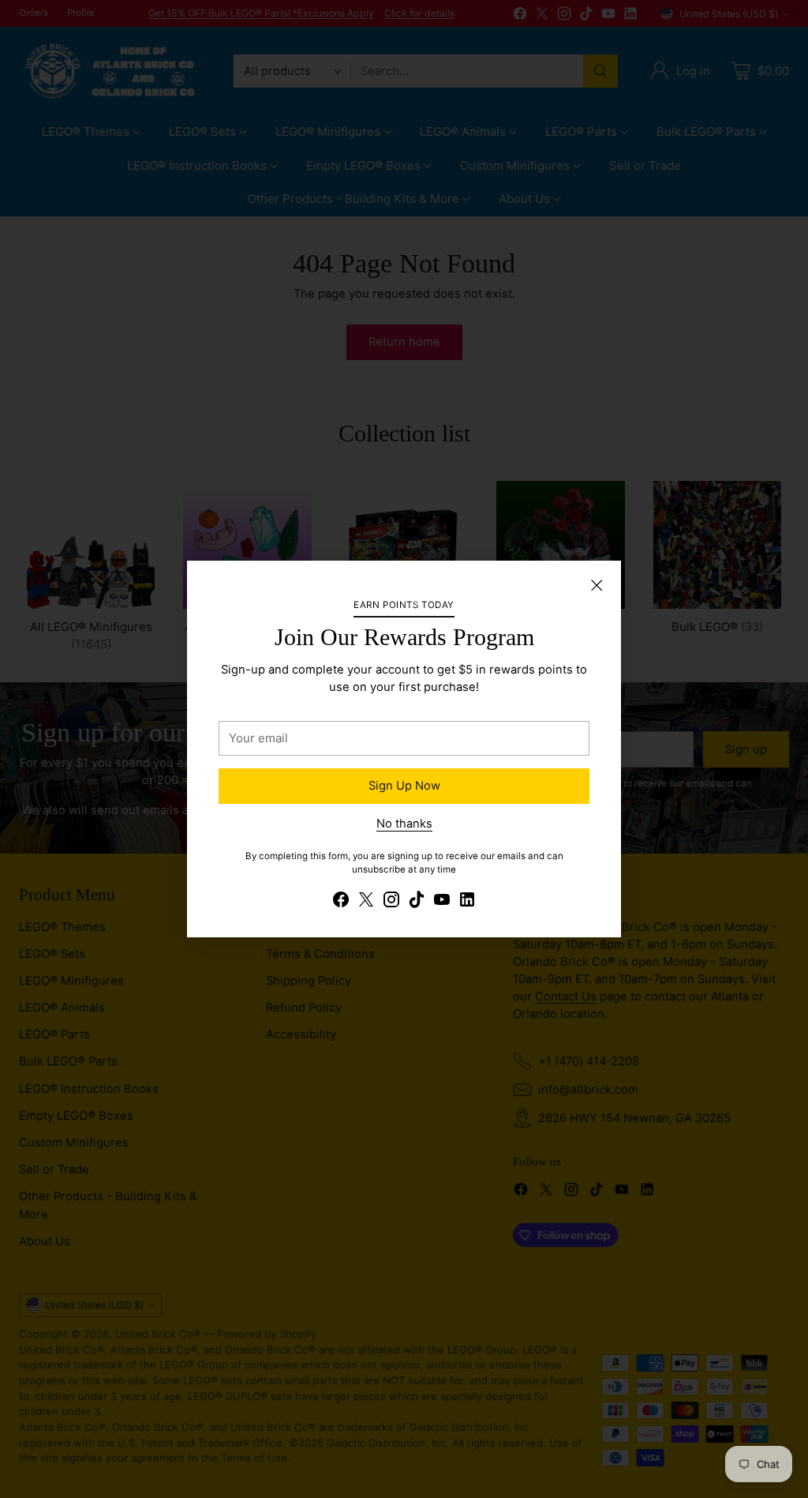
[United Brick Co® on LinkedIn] (467, 902)
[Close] (597, 585)
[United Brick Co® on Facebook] (340, 902)
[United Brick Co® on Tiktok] (416, 902)
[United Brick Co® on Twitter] (366, 902)
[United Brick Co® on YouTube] (441, 902)
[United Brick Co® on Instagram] (391, 902)
